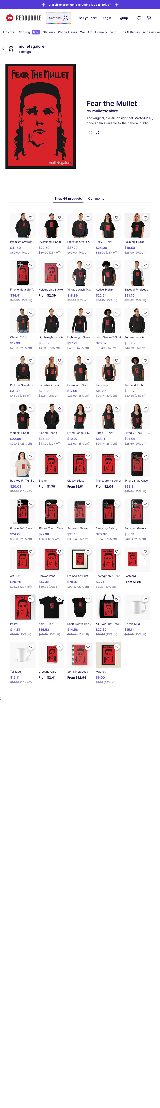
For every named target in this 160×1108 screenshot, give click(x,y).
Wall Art (86, 32)
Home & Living (105, 32)
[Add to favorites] (90, 133)
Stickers (49, 32)
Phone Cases (67, 32)
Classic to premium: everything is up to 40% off (80, 4)
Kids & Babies (130, 32)
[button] (80, 4)
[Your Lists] (139, 18)
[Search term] (65, 18)
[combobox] (58, 17)
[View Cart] (149, 18)
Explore (8, 32)
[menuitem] (8, 32)
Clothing (28, 32)
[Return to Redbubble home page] (23, 18)
